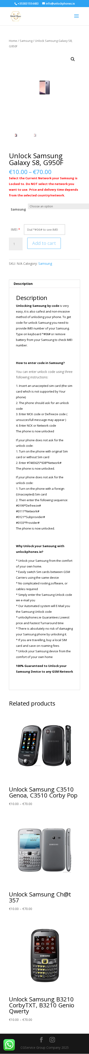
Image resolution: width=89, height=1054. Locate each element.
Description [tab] (23, 283)
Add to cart (44, 243)
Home (13, 41)
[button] (73, 59)
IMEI (14, 229)
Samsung (26, 41)
